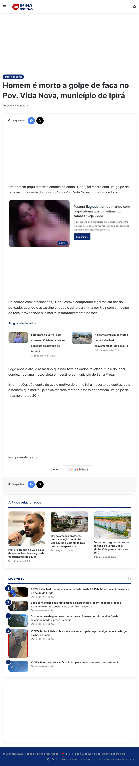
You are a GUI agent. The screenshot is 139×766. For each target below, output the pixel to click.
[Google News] (77, 469)
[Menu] (4, 8)
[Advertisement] (69, 42)
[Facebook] (31, 120)
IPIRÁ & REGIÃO (13, 76)
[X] (40, 120)
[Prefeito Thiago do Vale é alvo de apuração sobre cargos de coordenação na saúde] (26, 528)
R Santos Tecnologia (113, 753)
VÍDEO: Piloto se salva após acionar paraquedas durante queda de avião (75, 662)
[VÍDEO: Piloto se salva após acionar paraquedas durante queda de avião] (18, 666)
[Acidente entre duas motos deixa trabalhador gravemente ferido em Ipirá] (82, 338)
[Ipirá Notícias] (22, 6)
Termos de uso (87, 759)
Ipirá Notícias (72, 753)
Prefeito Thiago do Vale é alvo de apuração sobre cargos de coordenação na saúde (26, 553)
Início (65, 759)
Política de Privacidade (111, 759)
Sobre (73, 759)
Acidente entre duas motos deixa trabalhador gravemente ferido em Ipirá (111, 340)
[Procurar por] (134, 8)
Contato (130, 759)
